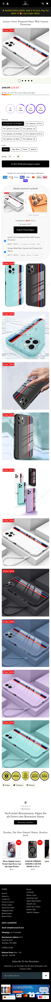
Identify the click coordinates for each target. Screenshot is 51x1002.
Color (4, 145)
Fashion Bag (30, 909)
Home (28, 889)
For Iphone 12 (29, 139)
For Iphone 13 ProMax (13, 123)
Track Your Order (8, 908)
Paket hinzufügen (25, 230)
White (5, 149)
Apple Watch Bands (33, 901)
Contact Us (6, 899)
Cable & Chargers (32, 912)
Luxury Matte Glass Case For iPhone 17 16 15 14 (23, 988)
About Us (5, 896)
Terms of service (8, 902)
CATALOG (30, 892)
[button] (8, 997)
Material (5, 120)
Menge (4, 156)
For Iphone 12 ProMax (13, 134)
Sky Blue (16, 149)
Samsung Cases (32, 898)
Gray (25, 149)
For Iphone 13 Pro (34, 123)
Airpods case (31, 904)
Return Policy (7, 916)
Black (33, 149)
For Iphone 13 (29, 129)
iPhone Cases (31, 895)
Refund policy (7, 913)
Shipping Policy (7, 910)
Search (4, 893)
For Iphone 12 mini (11, 139)
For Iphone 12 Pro (34, 134)
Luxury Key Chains (33, 907)
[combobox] (37, 215)
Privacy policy (7, 905)
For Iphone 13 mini (11, 129)
